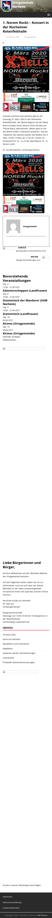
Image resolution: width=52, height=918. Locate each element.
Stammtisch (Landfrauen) (20, 314)
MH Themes (42, 915)
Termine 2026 (9, 634)
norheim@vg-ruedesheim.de (16, 622)
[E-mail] (8, 241)
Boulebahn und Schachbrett (16, 643)
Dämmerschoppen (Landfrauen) (25, 290)
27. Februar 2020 (12, 37)
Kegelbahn (8, 648)
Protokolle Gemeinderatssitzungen (19, 662)
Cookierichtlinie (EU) (11, 908)
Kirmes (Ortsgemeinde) (19, 323)
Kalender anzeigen (11, 336)
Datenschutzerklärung (12, 902)
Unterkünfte (8, 657)
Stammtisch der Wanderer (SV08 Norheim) (25, 302)
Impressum (7, 896)
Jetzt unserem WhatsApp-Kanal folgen (23, 885)
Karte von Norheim (11, 639)
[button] (48, 15)
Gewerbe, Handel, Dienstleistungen (19, 653)
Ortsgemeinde (30, 37)
